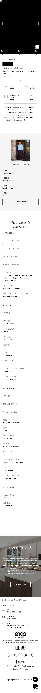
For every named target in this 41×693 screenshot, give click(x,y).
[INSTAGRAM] (15, 655)
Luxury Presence (20, 669)
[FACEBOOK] (10, 655)
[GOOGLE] (31, 655)
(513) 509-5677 (8, 180)
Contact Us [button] (20, 584)
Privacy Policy (29, 680)
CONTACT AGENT (20, 202)
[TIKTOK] (20, 655)
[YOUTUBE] (26, 655)
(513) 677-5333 (12, 618)
